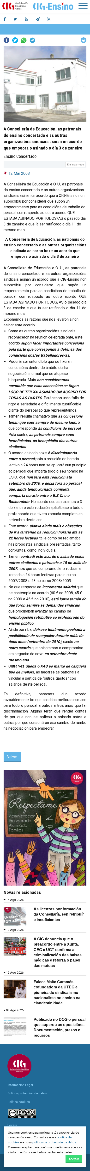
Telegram (32, 40)
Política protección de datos (27, 1093)
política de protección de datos (54, 1142)
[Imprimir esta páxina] (83, 40)
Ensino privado (75, 164)
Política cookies (19, 1102)
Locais (12, 1125)
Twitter (15, 40)
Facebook (6, 40)
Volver (12, 757)
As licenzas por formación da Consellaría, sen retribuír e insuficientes (59, 914)
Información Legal (20, 1085)
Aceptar (74, 1159)
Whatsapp (24, 40)
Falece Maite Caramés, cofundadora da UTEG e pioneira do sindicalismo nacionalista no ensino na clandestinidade (57, 992)
